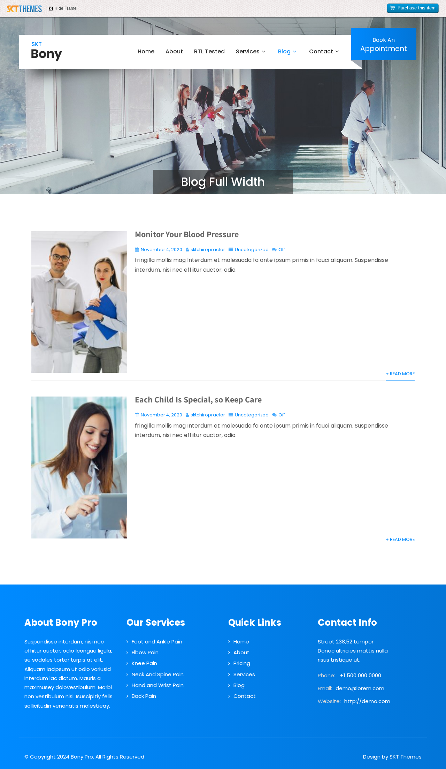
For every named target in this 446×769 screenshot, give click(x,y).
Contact (321, 51)
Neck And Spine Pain (158, 674)
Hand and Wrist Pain (158, 685)
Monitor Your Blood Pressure (187, 234)
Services (248, 51)
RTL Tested (209, 51)
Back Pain (144, 696)
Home (146, 51)
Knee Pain (144, 663)
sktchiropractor (208, 249)
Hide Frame (65, 8)
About (174, 51)
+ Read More (400, 374)
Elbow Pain (145, 652)
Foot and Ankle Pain (157, 641)
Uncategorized (252, 249)
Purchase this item (417, 7)
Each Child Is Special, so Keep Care (198, 399)
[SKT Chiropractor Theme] (46, 51)
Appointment (383, 44)
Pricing (241, 663)
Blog (284, 51)
